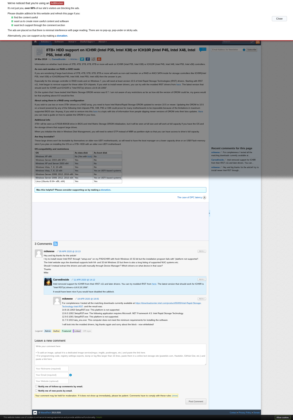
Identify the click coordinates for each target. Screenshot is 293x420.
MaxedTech (46, 413)
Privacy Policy (245, 413)
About (101, 41)
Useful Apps (86, 41)
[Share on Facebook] (88, 59)
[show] (175, 396)
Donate (256, 413)
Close (279, 18)
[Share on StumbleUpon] (99, 59)
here (178, 84)
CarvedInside (59, 59)
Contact (233, 413)
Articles (45, 41)
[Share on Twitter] (82, 59)
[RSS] (258, 41)
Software (59, 41)
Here (200, 111)
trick (89, 156)
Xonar (71, 41)
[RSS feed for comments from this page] (55, 244)
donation (105, 190)
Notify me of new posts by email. (55, 391)
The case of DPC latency (189, 197)
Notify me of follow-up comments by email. (60, 386)
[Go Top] (35, 413)
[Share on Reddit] (93, 59)
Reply (202, 251)
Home (35, 42)
